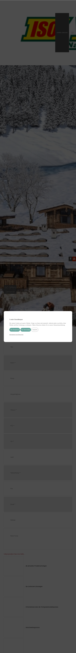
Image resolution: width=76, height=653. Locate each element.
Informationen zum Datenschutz (16, 334)
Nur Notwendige (25, 329)
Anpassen (34, 329)
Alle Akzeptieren (14, 329)
